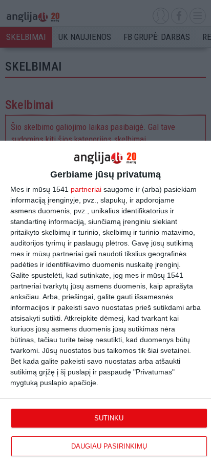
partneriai (86, 189)
